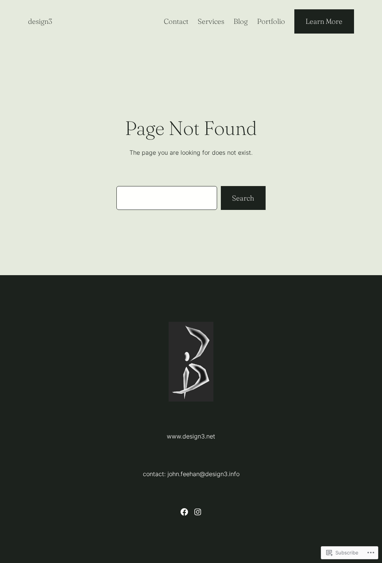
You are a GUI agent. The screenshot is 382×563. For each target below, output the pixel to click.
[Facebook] (184, 511)
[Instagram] (197, 511)
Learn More (324, 21)
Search (243, 198)
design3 (40, 21)
